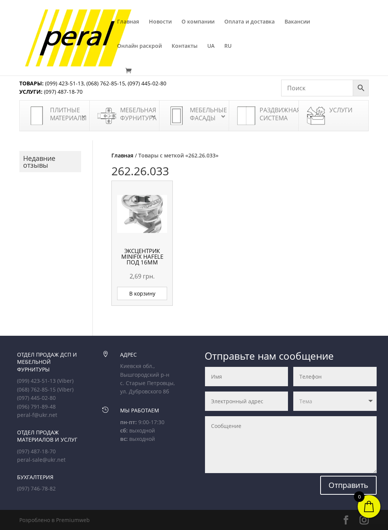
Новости (160, 22)
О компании (197, 22)
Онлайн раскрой (139, 46)
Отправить (348, 485)
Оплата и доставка (249, 22)
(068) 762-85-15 (105, 83)
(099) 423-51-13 (64, 83)
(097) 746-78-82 (36, 488)
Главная (128, 22)
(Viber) (65, 380)
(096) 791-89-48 (36, 406)
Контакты (184, 46)
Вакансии (297, 22)
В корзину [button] (142, 293)
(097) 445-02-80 (147, 83)
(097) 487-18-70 (62, 91)
